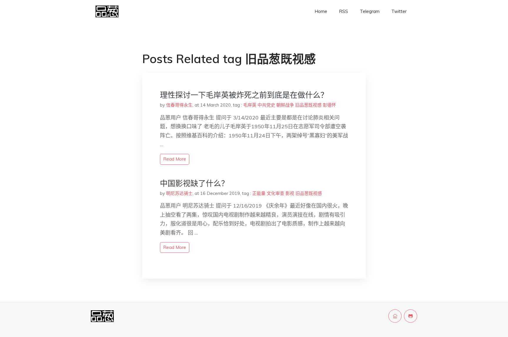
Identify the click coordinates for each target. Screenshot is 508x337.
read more (174, 159)
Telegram (370, 11)
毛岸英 (249, 105)
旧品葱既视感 (308, 105)
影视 (289, 193)
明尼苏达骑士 (179, 193)
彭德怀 (329, 105)
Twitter (399, 11)
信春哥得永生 (179, 105)
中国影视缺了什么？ (194, 183)
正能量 (258, 193)
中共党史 (266, 105)
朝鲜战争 (285, 105)
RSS (343, 11)
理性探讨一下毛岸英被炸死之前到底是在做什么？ (244, 95)
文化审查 (275, 193)
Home (321, 11)
